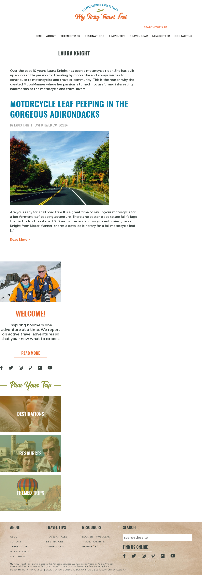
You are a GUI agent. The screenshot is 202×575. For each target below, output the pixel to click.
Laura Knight (23, 125)
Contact (15, 541)
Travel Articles (56, 536)
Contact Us (183, 35)
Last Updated (51, 125)
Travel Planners (93, 541)
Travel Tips (117, 35)
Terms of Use (19, 546)
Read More (30, 353)
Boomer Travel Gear (96, 536)
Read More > (20, 239)
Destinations (94, 35)
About (51, 35)
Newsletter (161, 35)
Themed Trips (70, 35)
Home (38, 35)
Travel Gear (139, 35)
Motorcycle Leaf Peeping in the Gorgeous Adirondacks (69, 109)
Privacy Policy (19, 551)
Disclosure (17, 556)
